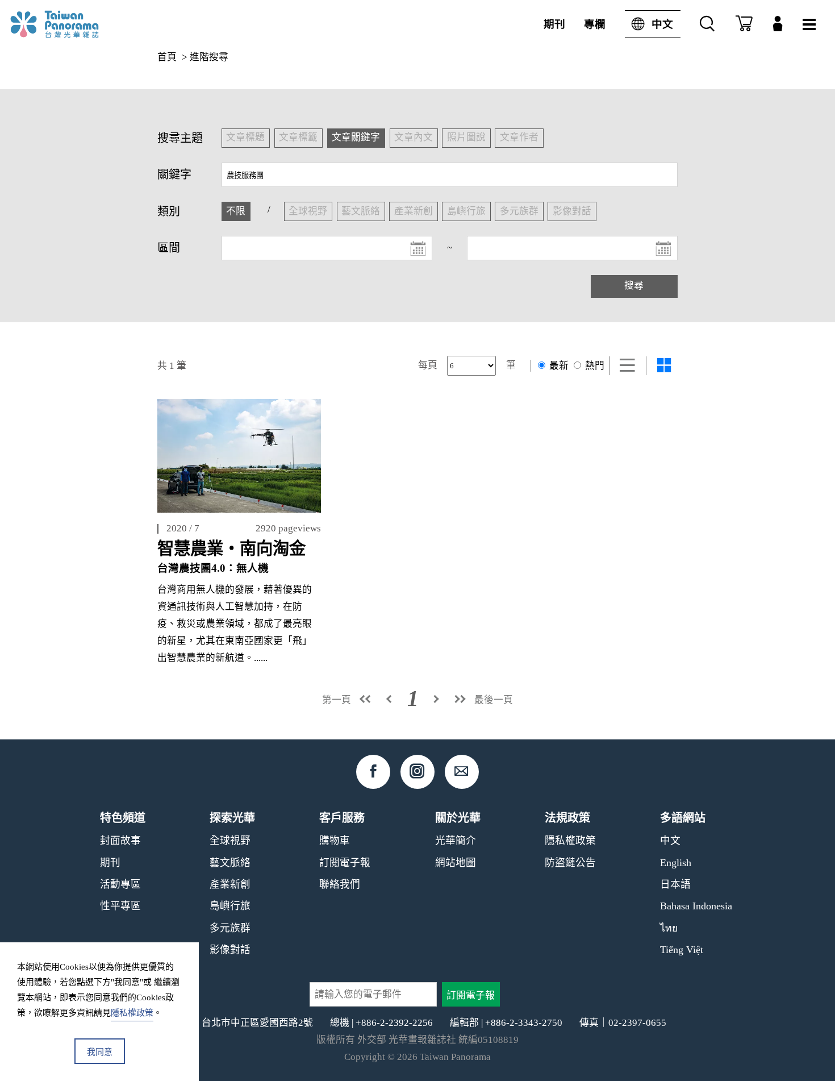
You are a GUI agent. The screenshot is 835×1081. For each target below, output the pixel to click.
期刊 (554, 24)
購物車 (334, 840)
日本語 (675, 884)
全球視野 (230, 840)
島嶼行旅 (230, 906)
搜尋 (634, 285)
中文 (662, 24)
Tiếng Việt (681, 949)
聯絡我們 (339, 884)
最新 (558, 365)
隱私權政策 (570, 840)
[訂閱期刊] (743, 24)
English (675, 862)
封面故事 (120, 840)
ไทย (669, 928)
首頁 (167, 57)
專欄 (595, 24)
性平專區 (120, 906)
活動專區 (120, 884)
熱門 (593, 365)
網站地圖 (455, 862)
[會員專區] (777, 24)
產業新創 (230, 884)
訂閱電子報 (344, 862)
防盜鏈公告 (570, 862)
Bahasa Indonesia (696, 906)
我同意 (99, 1052)
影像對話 (230, 949)
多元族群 (230, 928)
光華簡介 (455, 840)
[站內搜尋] (707, 24)
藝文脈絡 (230, 862)
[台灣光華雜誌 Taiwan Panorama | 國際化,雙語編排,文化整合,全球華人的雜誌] (74, 24)
